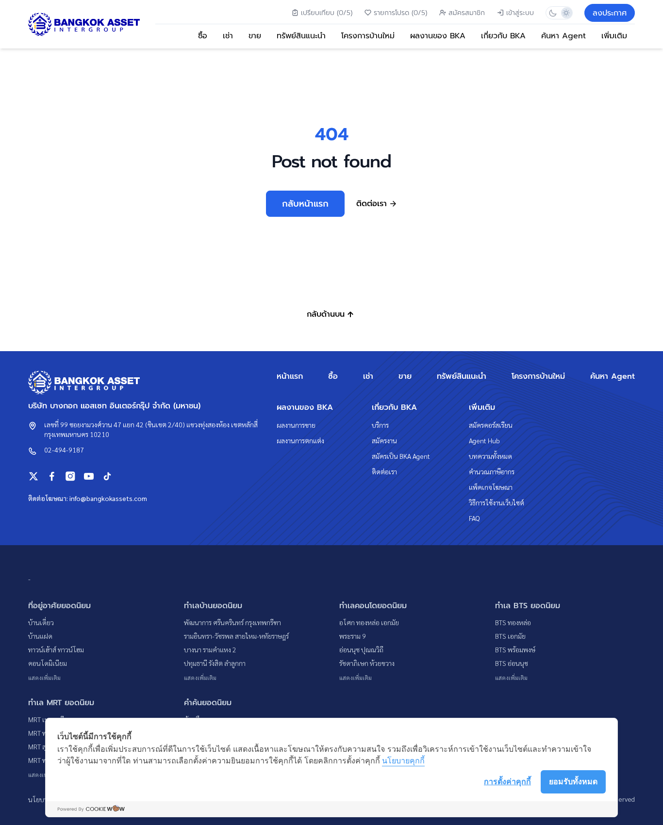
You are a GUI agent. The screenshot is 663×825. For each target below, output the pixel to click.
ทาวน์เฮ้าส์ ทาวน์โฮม (56, 649)
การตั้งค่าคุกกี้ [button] (507, 781)
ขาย (255, 36)
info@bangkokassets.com (108, 498)
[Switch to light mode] (566, 13)
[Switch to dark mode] (553, 13)
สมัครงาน (384, 440)
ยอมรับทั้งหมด (573, 781)
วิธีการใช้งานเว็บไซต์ (496, 502)
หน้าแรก (290, 376)
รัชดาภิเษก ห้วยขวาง (367, 663)
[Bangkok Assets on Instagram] (70, 476)
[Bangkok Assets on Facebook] (52, 476)
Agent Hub (484, 440)
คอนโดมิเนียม (47, 663)
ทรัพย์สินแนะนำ (301, 36)
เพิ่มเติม (614, 36)
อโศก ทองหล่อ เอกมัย (369, 622)
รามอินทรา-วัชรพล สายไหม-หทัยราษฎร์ (236, 635)
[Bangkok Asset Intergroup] (84, 24)
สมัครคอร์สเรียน (491, 425)
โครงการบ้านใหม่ (368, 36)
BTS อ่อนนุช (511, 663)
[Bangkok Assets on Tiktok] (107, 476)
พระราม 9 (352, 635)
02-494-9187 (64, 449)
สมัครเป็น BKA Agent (401, 456)
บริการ (380, 425)
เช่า (228, 36)
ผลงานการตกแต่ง (300, 440)
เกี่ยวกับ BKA (503, 36)
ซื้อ (202, 36)
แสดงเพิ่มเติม (44, 677)
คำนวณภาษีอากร (491, 471)
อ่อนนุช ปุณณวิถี (361, 649)
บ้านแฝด (40, 635)
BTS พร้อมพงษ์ (515, 649)
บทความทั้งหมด (490, 456)
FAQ (474, 518)
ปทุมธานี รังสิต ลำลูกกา (215, 663)
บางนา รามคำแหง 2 (210, 649)
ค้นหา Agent (563, 36)
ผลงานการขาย (296, 425)
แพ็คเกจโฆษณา (491, 487)
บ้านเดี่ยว (41, 622)
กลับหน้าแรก (305, 203)
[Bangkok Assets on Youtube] (88, 476)
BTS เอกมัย (510, 635)
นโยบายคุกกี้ (403, 760)
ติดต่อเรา (384, 471)
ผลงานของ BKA (437, 36)
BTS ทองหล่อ (513, 622)
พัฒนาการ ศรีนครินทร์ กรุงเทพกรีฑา (232, 622)
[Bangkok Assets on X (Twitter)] (33, 476)
